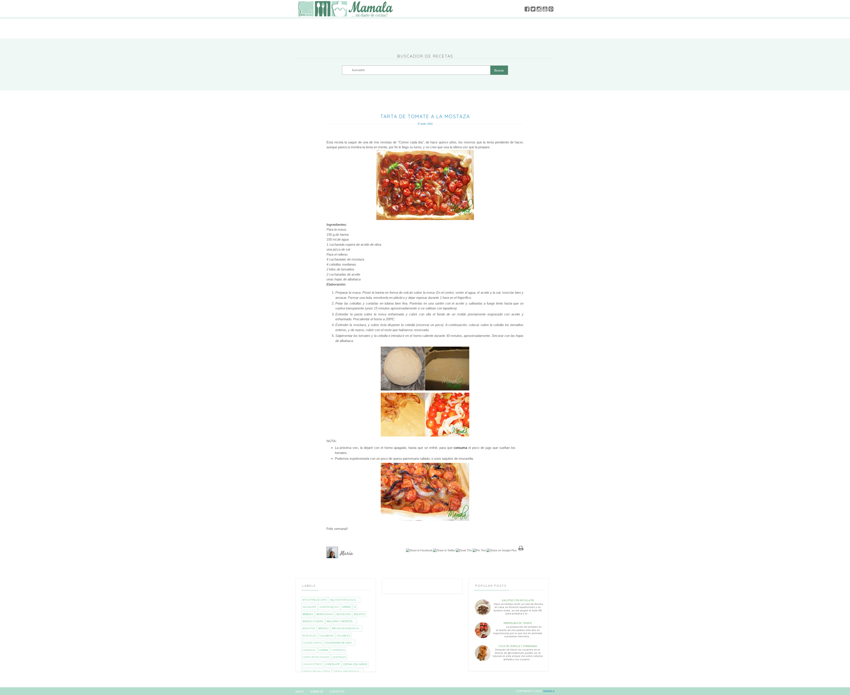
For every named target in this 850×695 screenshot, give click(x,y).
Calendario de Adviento (340, 642)
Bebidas (308, 614)
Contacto (337, 691)
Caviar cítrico (312, 664)
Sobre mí (316, 691)
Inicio (299, 691)
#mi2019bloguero (315, 599)
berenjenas (324, 614)
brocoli (323, 628)
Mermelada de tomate (518, 623)
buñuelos (309, 635)
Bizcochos (343, 614)
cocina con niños (355, 664)
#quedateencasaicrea (345, 599)
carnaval (309, 650)
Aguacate (309, 606)
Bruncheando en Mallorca (347, 628)
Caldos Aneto (312, 642)
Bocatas (359, 614)
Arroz (346, 606)
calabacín (327, 635)
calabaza (343, 635)
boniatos (309, 628)
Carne (323, 650)
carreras (338, 650)
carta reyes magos (316, 657)
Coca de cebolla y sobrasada (517, 646)
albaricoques (329, 606)
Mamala (548, 691)
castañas (339, 657)
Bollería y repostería (342, 621)
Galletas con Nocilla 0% (518, 600)
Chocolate (332, 664)
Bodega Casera (313, 621)
